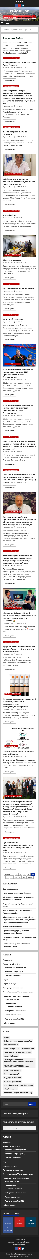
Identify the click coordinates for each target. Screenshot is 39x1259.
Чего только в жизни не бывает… (17, 893)
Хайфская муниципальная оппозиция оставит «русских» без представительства (19, 165)
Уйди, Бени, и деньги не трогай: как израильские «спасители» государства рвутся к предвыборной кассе (19, 919)
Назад (7, 874)
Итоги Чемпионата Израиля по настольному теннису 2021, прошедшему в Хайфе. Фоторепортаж (19, 355)
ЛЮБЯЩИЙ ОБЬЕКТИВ (13, 319)
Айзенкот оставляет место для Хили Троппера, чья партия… (18, 898)
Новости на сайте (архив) (12, 58)
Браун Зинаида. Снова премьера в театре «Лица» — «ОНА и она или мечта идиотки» (19, 649)
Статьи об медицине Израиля (15, 1113)
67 (20, 874)
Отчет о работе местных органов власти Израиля (19, 738)
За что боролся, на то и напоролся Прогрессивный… (17, 911)
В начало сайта (19, 1239)
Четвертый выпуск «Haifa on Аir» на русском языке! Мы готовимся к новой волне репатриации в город (19, 477)
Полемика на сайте (11, 746)
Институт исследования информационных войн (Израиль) (18, 1060)
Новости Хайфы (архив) (11, 86)
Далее (30, 877)
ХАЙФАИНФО (19, 11)
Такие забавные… (10, 889)
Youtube (6, 1037)
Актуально (7, 960)
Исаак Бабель (9, 215)
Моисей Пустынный (12, 1081)
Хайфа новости (9, 1023)
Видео (5, 979)
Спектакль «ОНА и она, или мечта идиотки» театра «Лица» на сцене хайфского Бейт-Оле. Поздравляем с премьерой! (19, 445)
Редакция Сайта (8, 67)
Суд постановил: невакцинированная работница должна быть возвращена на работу (18, 846)
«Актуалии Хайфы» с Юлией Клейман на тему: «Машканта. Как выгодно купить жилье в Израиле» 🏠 (19, 599)
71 (7, 877)
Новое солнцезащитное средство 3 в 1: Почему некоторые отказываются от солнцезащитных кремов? (19, 685)
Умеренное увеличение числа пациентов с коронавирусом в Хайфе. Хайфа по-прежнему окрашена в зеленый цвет (17, 559)
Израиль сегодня (10, 983)
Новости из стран (14, 1006)
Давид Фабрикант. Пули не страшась (16, 132)
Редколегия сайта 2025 (14, 1019)
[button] (2, 22)
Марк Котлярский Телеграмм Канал (18, 992)
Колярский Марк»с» (12, 1070)
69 (29, 874)
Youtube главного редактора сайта (18, 1041)
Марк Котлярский (11, 1074)
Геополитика (10, 1003)
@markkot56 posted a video (12, 926)
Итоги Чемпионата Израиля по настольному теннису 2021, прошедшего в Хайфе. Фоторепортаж (18, 409)
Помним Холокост (12, 975)
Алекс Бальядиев (11, 1044)
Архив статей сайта (11, 964)
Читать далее (10, 80)
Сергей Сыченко (11, 1085)
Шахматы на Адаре (19, 246)
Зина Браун (9, 1052)
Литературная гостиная (11, 211)
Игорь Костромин (23, 1052)
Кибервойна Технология (15, 1010)
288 (24, 877)
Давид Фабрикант (12, 1048)
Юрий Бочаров (10, 1089)
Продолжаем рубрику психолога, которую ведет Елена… (17, 931)
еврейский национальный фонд (18, 1092)
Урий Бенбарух (26, 1085)
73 (16, 877)
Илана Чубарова (11, 1056)
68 (24, 874)
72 (11, 877)
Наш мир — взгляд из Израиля (16, 996)
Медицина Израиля (12, 1077)
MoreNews (14, 1256)
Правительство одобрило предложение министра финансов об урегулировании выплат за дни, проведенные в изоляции (19, 503)
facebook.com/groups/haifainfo (15, 53)
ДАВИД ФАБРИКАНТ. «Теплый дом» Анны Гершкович (19, 63)
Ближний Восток (12, 999)
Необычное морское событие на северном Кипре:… (16, 945)
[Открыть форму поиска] (35, 23)
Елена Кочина (28, 1048)
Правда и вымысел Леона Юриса (18, 288)
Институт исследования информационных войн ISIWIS (16, 1066)
